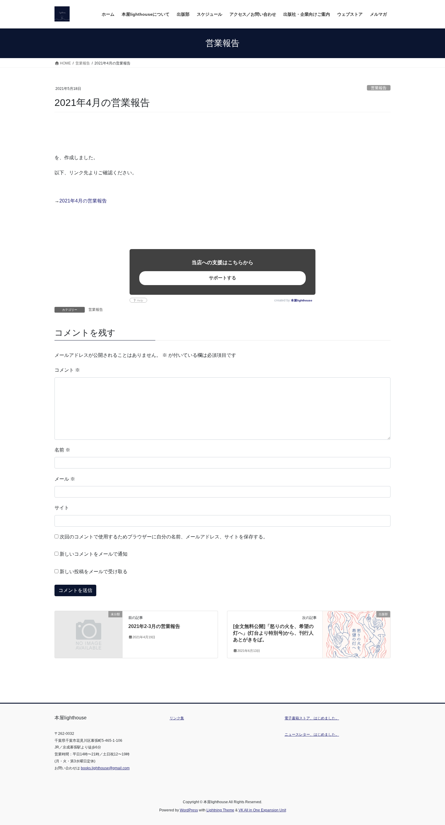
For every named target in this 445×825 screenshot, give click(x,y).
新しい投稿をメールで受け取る (93, 571)
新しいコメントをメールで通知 (93, 554)
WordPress (189, 810)
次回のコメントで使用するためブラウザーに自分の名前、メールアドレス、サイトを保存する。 (164, 536)
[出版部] (356, 633)
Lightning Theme (220, 810)
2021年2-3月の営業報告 (154, 626)
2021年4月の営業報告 (83, 200)
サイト (61, 507)
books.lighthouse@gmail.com (105, 768)
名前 (62, 449)
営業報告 (379, 88)
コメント (67, 370)
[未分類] (88, 631)
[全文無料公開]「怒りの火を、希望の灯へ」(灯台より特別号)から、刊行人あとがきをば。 (273, 633)
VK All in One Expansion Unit (262, 810)
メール (64, 479)
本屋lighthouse (301, 300)
